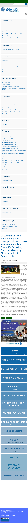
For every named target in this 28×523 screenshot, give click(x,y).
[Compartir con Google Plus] (19, 260)
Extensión (3, 317)
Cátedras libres (9, 317)
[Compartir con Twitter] (21, 260)
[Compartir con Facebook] (18, 260)
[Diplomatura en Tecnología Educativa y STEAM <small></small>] (14, 332)
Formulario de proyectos (7, 69)
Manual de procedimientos (7, 68)
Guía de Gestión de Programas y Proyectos (11, 66)
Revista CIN (4, 228)
